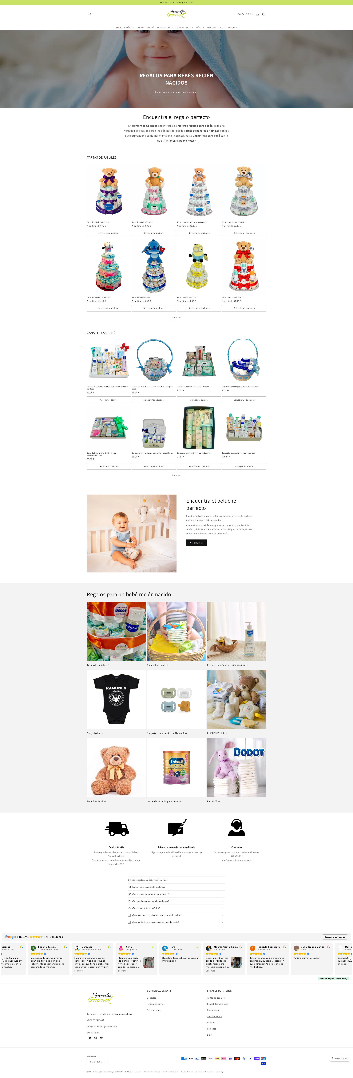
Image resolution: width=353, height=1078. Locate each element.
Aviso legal (220, 1072)
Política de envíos (156, 1004)
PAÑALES (212, 801)
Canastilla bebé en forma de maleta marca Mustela (153, 453)
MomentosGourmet (99, 1072)
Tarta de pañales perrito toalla (99, 297)
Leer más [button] (9, 971)
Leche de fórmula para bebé (162, 801)
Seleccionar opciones (108, 233)
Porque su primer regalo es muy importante (176, 92)
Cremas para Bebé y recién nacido (226, 665)
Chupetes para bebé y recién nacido (167, 733)
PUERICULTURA (215, 733)
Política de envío (187, 1072)
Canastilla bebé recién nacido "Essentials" (239, 453)
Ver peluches (196, 542)
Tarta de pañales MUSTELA (98, 222)
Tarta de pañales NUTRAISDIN (234, 222)
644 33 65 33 (93, 1032)
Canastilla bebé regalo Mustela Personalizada (240, 386)
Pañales (211, 1022)
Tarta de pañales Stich (141, 297)
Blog (209, 1035)
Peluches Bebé (95, 801)
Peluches (211, 1028)
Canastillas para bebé (218, 1004)
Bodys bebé (93, 733)
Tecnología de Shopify (115, 1072)
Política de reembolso (152, 1072)
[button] (90, 14)
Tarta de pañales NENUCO (232, 297)
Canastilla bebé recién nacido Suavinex (193, 386)
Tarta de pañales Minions (187, 297)
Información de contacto (205, 1072)
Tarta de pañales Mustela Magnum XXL (192, 222)
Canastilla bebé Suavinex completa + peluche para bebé (152, 387)
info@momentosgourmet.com (102, 1026)
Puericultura (213, 1010)
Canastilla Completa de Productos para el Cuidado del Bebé (107, 387)
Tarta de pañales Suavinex (142, 222)
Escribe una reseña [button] (335, 937)
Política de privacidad (133, 1072)
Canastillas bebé (156, 665)
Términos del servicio (170, 1072)
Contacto (151, 997)
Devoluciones (154, 1010)
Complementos (214, 1016)
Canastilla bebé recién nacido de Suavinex (194, 453)
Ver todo (176, 317)
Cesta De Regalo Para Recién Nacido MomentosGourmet (101, 454)
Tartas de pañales (96, 665)
